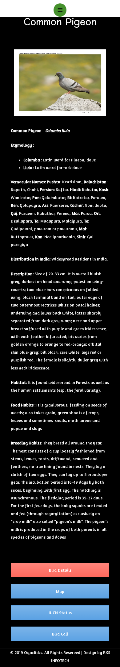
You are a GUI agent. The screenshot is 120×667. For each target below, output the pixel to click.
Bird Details (60, 570)
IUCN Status (60, 612)
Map (60, 591)
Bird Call (60, 633)
